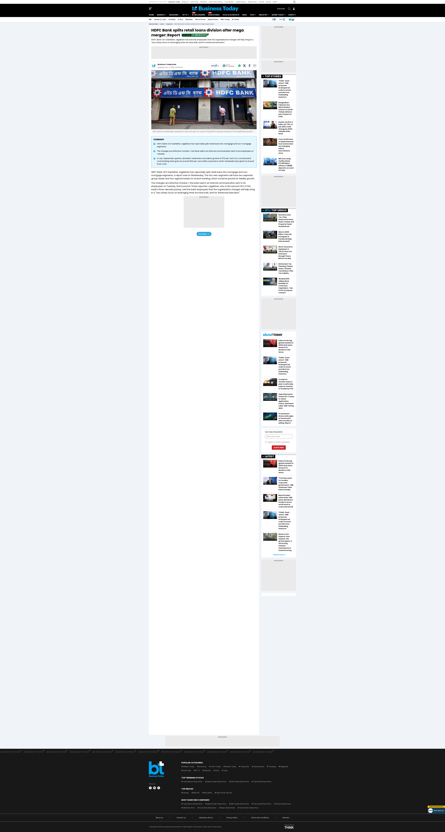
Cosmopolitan (229, 2)
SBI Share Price (189, 808)
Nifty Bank (208, 793)
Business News (153, 24)
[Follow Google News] (228, 66)
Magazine (173, 15)
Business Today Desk (167, 64)
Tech (252, 15)
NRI (150, 19)
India (244, 15)
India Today (194, 2)
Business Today (174, 2)
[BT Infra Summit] (282, 19)
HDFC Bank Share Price (240, 781)
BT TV (185, 15)
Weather (189, 19)
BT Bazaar (185, 2)
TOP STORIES (273, 76)
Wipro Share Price (228, 808)
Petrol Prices (200, 19)
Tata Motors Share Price (192, 781)
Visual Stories (259, 766)
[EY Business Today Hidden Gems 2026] (291, 19)
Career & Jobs (160, 19)
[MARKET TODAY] (272, 335)
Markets (161, 15)
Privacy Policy (232, 817)
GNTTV (275, 2)
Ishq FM (261, 2)
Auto (217, 770)
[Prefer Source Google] (215, 66)
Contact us (181, 817)
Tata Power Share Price (249, 808)
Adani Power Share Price (216, 781)
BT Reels (235, 19)
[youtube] (154, 787)
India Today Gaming (215, 2)
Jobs (225, 770)
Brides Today (252, 2)
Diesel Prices (213, 19)
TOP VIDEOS (279, 210)
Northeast (203, 2)
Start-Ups (187, 770)
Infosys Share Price (283, 804)
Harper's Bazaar (241, 2)
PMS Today (225, 19)
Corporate (245, 766)
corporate (169, 24)
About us (159, 817)
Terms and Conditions (260, 817)
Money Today (278, 15)
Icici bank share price (207, 808)
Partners (286, 817)
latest (162, 24)
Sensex (186, 793)
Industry (263, 15)
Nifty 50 (196, 793)
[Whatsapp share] (239, 66)
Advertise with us (206, 817)
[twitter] (158, 787)
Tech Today (216, 766)
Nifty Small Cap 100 (224, 793)
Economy (202, 766)
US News (172, 19)
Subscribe (281, 9)
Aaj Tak (268, 2)
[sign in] (293, 8)
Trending (272, 766)
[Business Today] (215, 8)
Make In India (214, 15)
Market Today (188, 766)
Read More (203, 234)
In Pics (180, 19)
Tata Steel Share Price (262, 781)
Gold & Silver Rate (231, 15)
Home (151, 15)
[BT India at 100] (274, 19)
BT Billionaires (198, 15)
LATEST (269, 456)
